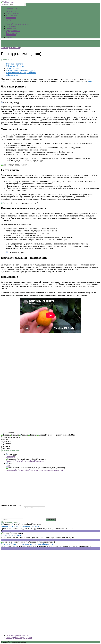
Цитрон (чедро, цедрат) (11, 535)
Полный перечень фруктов (17, 24)
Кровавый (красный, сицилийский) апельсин (25, 461)
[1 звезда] (5, 435)
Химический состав (15, 66)
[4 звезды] (32, 435)
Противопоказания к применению (21, 73)
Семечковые (11, 11)
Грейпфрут (10, 457)
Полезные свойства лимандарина (20, 70)
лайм (90, 81)
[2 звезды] (14, 435)
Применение (12, 75)
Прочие (9, 20)
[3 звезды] (23, 435)
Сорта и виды (12, 68)
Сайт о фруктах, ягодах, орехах (19, 638)
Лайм (8, 466)
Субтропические (13, 13)
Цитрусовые (11, 18)
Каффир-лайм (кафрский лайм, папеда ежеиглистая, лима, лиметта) (34, 470)
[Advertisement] (50, 367)
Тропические (11, 15)
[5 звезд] (41, 435)
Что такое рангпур (14, 64)
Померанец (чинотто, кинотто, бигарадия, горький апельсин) (27, 544)
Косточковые (11, 9)
